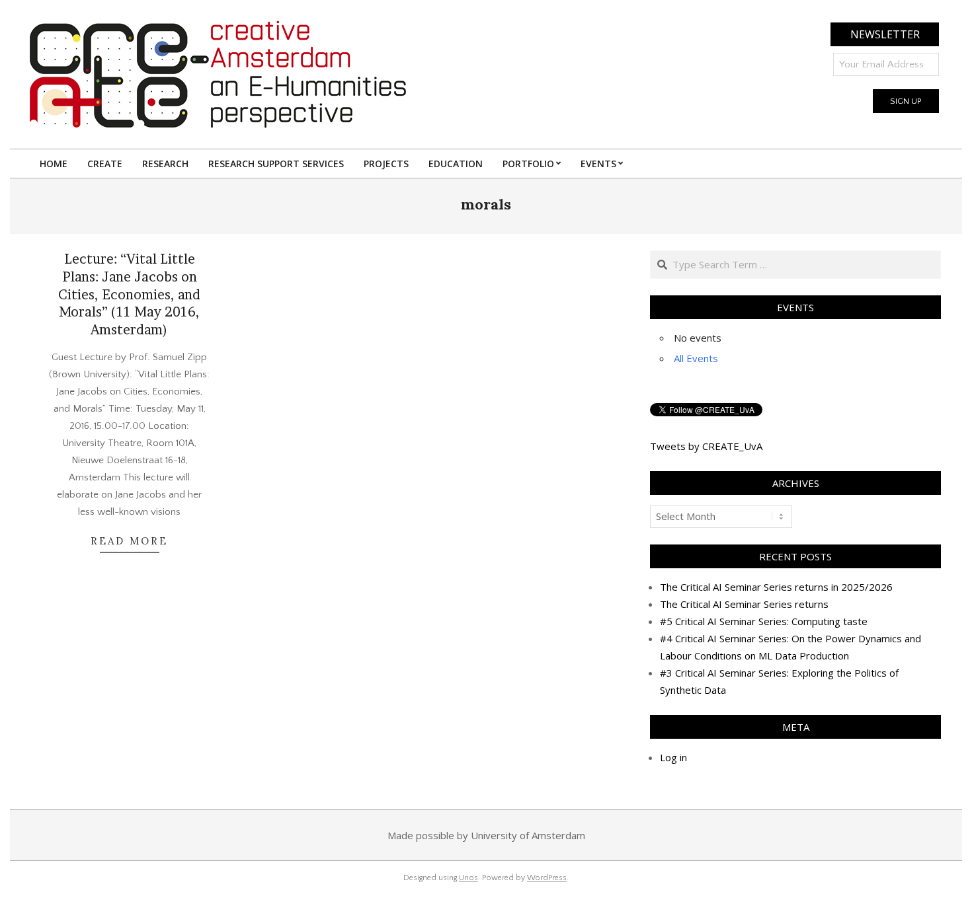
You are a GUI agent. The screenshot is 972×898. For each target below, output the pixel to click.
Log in (673, 757)
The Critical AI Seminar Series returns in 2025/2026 (776, 586)
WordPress (547, 878)
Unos (468, 878)
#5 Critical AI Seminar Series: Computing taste (764, 621)
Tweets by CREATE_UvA (706, 446)
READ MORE (129, 541)
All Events (696, 358)
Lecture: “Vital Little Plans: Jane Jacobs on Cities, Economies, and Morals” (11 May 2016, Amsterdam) (129, 294)
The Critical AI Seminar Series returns (744, 604)
